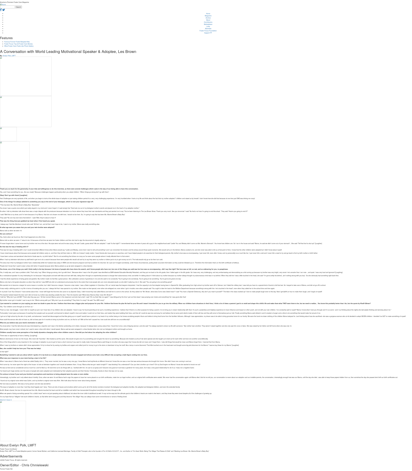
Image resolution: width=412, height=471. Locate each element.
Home (208, 13)
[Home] (3, 4)
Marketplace (208, 24)
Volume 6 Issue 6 (6, 400)
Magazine (208, 16)
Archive (208, 18)
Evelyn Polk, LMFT (9, 56)
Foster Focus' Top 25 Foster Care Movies (18, 44)
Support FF (208, 33)
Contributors (208, 22)
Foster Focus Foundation (208, 31)
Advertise (208, 28)
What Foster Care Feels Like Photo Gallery (18, 46)
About (208, 20)
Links (208, 26)
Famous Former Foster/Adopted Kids (17, 42)
